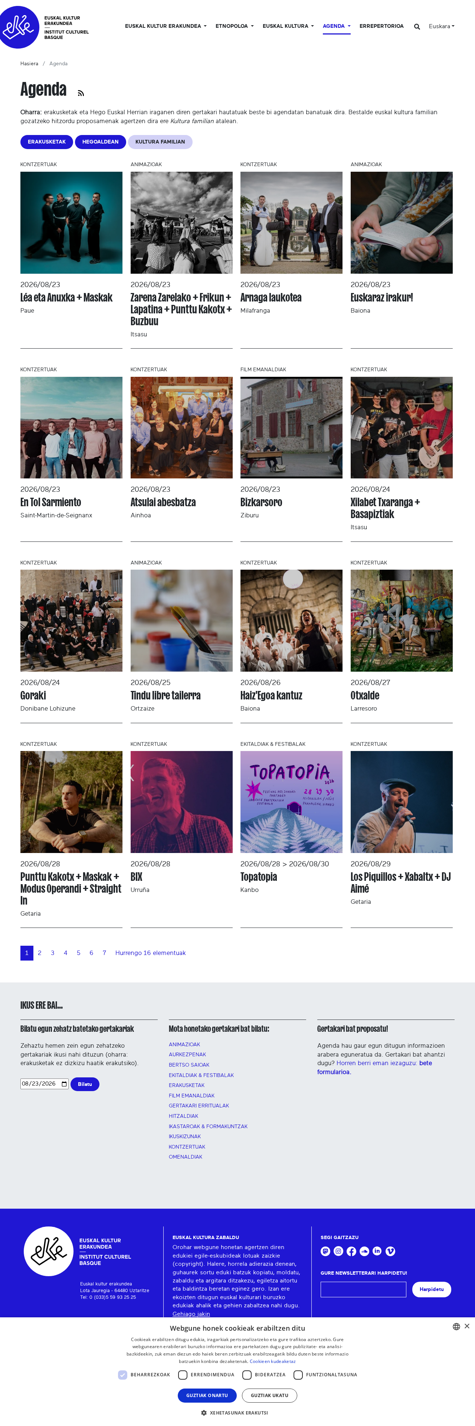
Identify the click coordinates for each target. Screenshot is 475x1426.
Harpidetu (432, 1289)
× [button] (466, 1326)
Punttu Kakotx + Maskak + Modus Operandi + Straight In (70, 888)
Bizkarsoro (261, 502)
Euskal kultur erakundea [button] (164, 26)
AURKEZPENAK (187, 1054)
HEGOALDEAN (100, 142)
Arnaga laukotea (271, 297)
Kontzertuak (187, 1147)
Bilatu (85, 1084)
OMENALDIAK (185, 1157)
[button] (237, 1412)
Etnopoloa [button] (232, 26)
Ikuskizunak (185, 1136)
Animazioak (184, 1044)
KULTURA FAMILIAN (160, 142)
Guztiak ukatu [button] (269, 1395)
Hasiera (29, 63)
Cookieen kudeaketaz (273, 1361)
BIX (136, 877)
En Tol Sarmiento (50, 502)
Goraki (33, 695)
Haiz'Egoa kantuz (271, 695)
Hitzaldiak (183, 1116)
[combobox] (456, 1326)
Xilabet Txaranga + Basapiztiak (385, 508)
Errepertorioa (382, 26)
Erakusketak (186, 1085)
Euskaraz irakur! (382, 297)
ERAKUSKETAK (47, 142)
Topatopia (258, 877)
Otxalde (365, 695)
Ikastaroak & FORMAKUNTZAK (208, 1126)
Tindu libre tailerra (166, 695)
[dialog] (237, 1371)
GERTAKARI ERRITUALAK (199, 1106)
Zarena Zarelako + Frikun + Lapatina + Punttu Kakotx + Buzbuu (181, 309)
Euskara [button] (439, 26)
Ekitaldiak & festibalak (201, 1075)
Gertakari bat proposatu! (352, 1028)
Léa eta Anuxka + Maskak (66, 297)
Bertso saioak (189, 1065)
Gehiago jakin (191, 1314)
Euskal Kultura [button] (286, 26)
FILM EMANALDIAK (191, 1096)
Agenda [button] (334, 26)
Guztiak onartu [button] (207, 1395)
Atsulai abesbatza (163, 502)
